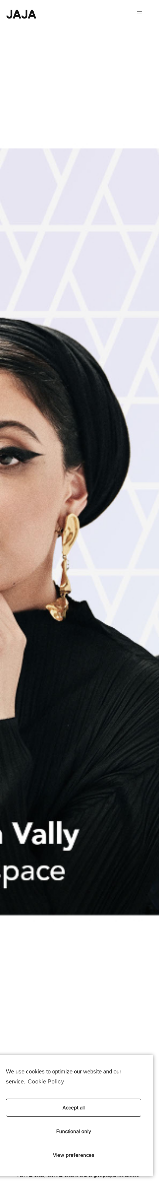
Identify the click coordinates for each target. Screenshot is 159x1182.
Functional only (73, 1131)
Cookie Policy (46, 1081)
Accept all (73, 1107)
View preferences (73, 1155)
